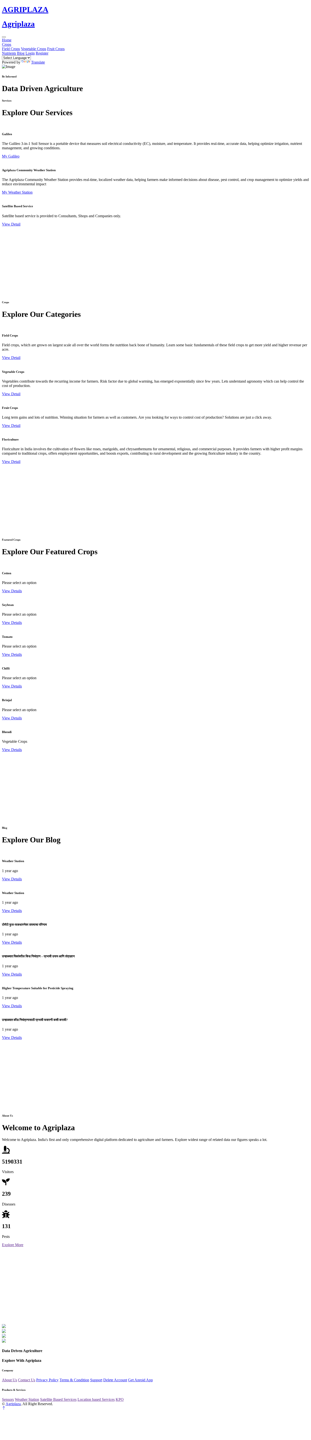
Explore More (12, 1245)
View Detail (11, 224)
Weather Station (27, 1399)
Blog (21, 53)
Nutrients (9, 53)
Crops (6, 44)
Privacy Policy (47, 1380)
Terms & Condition (74, 1380)
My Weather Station (17, 192)
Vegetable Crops (33, 49)
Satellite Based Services (58, 1399)
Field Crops (11, 49)
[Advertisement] (148, 260)
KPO (120, 1399)
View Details (12, 591)
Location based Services (96, 1399)
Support (96, 1380)
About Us (9, 1380)
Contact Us (26, 1380)
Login (30, 53)
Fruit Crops (56, 49)
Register (42, 53)
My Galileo (10, 156)
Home (6, 40)
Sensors (8, 1399)
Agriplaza (13, 1404)
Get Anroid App (140, 1380)
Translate (38, 62)
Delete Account (115, 1380)
